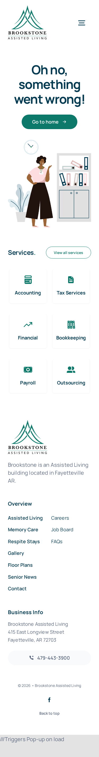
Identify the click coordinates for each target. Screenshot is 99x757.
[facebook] (49, 699)
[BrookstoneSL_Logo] (28, 7)
